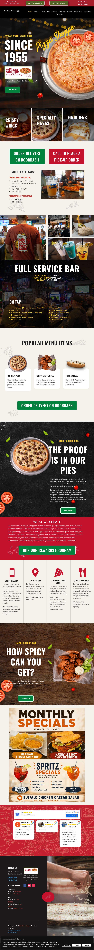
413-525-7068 (83, 4)
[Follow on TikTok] (33, 885)
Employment (78, 11)
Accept (87, 945)
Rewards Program (59, 3)
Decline (77, 945)
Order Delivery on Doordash (27, 156)
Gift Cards (87, 11)
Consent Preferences (14, 930)
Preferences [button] (51, 946)
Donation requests (35, 3)
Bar (48, 11)
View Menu (12, 89)
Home (30, 11)
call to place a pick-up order (67, 156)
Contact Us (59, 14)
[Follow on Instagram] (29, 885)
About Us (37, 11)
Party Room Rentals (65, 11)
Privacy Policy (12, 932)
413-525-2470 (82, 1)
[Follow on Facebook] (25, 885)
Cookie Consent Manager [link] (9, 939)
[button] (43, 185)
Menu (43, 11)
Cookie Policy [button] (14, 946)
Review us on (71, 816)
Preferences (66, 945)
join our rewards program (47, 550)
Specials (54, 11)
